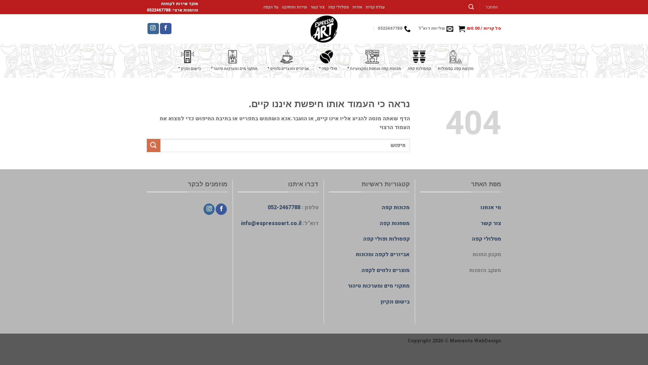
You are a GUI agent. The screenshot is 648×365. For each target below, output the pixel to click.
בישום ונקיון (395, 302)
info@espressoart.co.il (271, 223)
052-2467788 (284, 207)
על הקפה (270, 7)
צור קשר (317, 7)
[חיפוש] (471, 7)
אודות (357, 7)
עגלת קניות (375, 7)
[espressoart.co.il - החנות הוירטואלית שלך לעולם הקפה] (324, 29)
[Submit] (153, 145)
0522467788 (158, 10)
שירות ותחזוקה (294, 7)
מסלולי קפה (338, 7)
